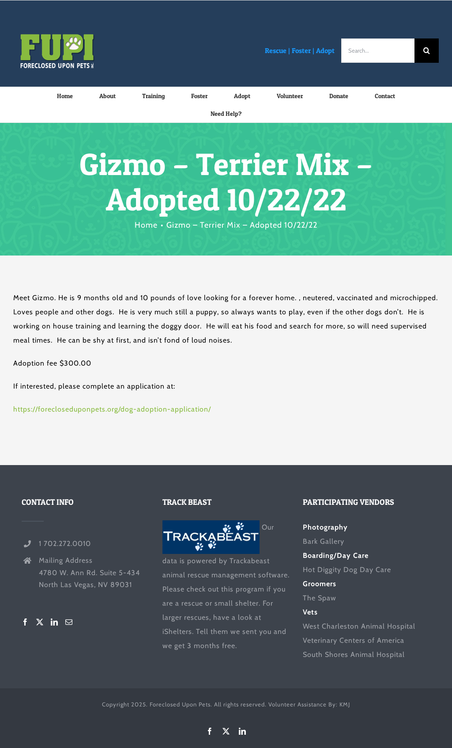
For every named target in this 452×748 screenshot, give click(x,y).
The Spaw (319, 598)
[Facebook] (25, 622)
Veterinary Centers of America (353, 640)
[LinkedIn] (54, 622)
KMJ (344, 704)
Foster (301, 50)
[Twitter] (40, 622)
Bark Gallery (323, 541)
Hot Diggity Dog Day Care (347, 569)
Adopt (325, 50)
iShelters (177, 631)
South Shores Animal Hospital (354, 654)
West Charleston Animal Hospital (359, 626)
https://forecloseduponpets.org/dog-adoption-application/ (112, 409)
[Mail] (69, 622)
